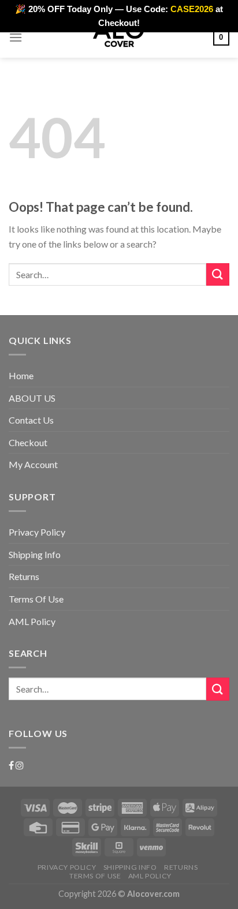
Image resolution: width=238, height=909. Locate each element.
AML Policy (32, 621)
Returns (24, 576)
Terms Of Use (36, 598)
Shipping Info (35, 554)
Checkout (28, 442)
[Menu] (16, 37)
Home (21, 375)
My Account (33, 464)
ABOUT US (32, 397)
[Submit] (217, 274)
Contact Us (31, 419)
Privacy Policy (37, 531)
